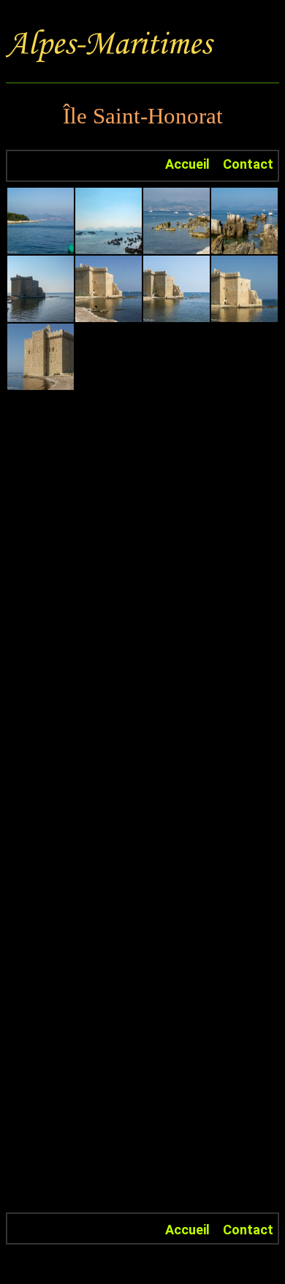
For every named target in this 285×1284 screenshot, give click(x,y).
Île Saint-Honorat (143, 116)
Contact (248, 164)
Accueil (187, 164)
